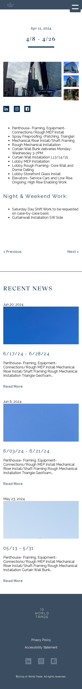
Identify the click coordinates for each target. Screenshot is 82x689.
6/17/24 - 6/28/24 (26, 353)
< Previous (12, 252)
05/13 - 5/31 (18, 548)
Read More (13, 386)
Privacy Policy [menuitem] (41, 640)
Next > (73, 252)
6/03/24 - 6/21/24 (26, 451)
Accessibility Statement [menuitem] (41, 647)
